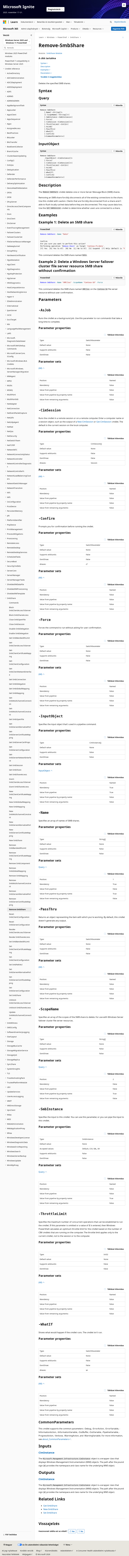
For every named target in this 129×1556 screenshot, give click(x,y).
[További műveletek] (123, 37)
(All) (41, 368)
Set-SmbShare (50, 1512)
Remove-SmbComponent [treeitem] (19, 863)
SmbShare (74, 37)
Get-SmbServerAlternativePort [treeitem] (20, 725)
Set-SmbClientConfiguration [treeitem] (19, 958)
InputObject (45, 770)
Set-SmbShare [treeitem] (15, 995)
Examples (45, 70)
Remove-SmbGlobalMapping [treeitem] (17, 869)
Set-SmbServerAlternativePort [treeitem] (20, 971)
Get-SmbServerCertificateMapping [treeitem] (20, 734)
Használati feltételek (10, 1554)
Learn (41, 37)
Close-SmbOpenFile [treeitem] (17, 619)
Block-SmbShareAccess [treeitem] (18, 615)
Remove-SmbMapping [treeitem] (18, 876)
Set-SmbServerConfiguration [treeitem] (19, 989)
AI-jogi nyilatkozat (9, 1550)
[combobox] (17, 41)
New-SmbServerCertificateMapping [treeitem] (20, 832)
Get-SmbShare (50, 1505)
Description (45, 66)
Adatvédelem (66, 1550)
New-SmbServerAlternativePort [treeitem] (20, 823)
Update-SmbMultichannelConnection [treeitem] (20, 1015)
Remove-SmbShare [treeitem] (17, 909)
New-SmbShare (50, 1509)
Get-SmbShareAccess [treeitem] (18, 774)
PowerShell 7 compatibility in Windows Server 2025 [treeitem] (17, 62)
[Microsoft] (4, 22)
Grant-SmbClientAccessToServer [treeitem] (20, 780)
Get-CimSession (103, 421)
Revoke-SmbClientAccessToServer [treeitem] (20, 931)
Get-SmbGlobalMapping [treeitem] (19, 688)
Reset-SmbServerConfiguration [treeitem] (19, 923)
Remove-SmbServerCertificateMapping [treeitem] (20, 902)
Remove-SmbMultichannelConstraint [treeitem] (20, 883)
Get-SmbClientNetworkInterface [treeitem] (20, 671)
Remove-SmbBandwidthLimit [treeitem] (17, 846)
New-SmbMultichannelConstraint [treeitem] (20, 814)
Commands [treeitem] (14, 603)
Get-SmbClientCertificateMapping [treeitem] (20, 653)
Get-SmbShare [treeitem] (15, 770)
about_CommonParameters (55, 1439)
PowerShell (62, 37)
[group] (82, 241)
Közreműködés (51, 1550)
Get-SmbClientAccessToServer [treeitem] (20, 644)
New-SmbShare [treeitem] (15, 840)
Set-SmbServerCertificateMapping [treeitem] (20, 980)
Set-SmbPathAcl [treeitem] (15, 964)
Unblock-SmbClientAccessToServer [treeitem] (20, 1001)
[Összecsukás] (31, 35)
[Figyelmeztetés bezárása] (124, 5)
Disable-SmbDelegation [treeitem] (19, 629)
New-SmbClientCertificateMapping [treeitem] (20, 794)
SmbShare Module (54, 53)
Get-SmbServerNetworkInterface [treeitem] (20, 757)
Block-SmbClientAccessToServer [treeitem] (20, 609)
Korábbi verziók (26, 1550)
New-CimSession (85, 421)
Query (42, 867)
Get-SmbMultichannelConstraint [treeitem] (20, 711)
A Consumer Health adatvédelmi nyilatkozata (95, 1550)
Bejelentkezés (120, 22)
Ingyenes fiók (119, 29)
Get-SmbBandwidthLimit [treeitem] (19, 638)
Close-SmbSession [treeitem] (16, 624)
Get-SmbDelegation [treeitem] (17, 684)
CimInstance (46, 1452)
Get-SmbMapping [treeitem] (16, 693)
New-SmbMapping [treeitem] (17, 806)
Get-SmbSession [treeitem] (16, 765)
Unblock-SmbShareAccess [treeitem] (20, 1007)
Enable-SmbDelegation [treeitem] (18, 633)
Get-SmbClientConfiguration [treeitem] (19, 662)
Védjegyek (26, 1554)
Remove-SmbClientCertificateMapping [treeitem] (20, 855)
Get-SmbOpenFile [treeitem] (16, 719)
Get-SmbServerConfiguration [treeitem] (19, 748)
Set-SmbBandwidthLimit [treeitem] (19, 941)
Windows (51, 37)
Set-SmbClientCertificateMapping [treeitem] (20, 949)
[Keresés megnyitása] (110, 22)
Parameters (45, 73)
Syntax (43, 63)
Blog (38, 1550)
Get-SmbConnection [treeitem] (17, 679)
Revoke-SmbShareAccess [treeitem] (19, 937)
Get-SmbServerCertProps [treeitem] (19, 742)
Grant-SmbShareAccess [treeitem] (19, 786)
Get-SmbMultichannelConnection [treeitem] (20, 701)
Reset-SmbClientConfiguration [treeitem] (19, 915)
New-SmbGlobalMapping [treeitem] (19, 802)
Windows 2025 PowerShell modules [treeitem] (16, 55)
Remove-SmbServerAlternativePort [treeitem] (20, 892)
